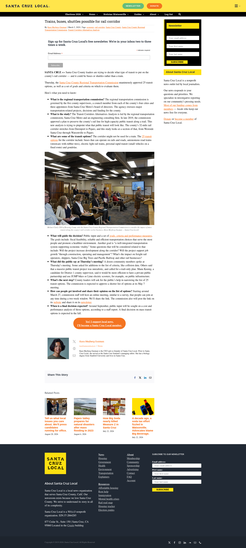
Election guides (106, 510)
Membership (133, 458)
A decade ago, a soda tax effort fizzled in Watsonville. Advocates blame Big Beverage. (142, 426)
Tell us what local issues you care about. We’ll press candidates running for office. (56, 424)
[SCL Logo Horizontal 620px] (28, 6)
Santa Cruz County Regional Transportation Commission (88, 82)
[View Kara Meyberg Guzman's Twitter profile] (74, 341)
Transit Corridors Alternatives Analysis (84, 30)
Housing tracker (106, 506)
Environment (105, 469)
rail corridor (100, 27)
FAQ (129, 476)
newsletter (86, 302)
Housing (102, 458)
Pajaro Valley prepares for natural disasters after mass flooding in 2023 (84, 424)
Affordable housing (108, 488)
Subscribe (177, 62)
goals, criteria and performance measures (131, 235)
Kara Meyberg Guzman (57, 27)
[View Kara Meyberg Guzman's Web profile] (74, 348)
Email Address (55, 53)
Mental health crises (108, 498)
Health (101, 465)
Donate (167, 119)
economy (90, 27)
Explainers (103, 476)
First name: (172, 42)
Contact (131, 473)
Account (131, 480)
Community (133, 462)
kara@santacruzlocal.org (87, 346)
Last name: (172, 50)
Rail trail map (105, 502)
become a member (184, 119)
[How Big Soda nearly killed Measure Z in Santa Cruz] (114, 400)
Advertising (133, 469)
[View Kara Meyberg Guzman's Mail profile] (74, 355)
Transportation (105, 473)
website (57, 302)
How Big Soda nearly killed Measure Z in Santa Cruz (111, 423)
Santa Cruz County (113, 27)
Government (104, 462)
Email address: (173, 34)
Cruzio (70, 525)
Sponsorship (133, 465)
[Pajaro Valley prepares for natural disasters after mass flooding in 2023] (85, 400)
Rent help (103, 491)
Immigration (104, 495)
